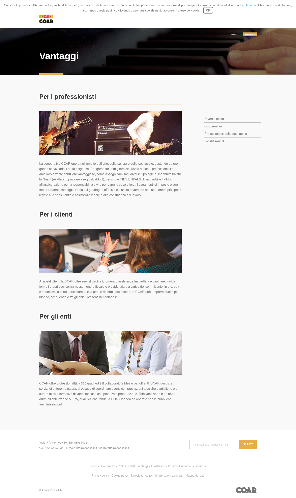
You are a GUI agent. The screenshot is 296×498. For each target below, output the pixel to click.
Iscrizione (201, 466)
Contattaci (185, 466)
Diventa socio (214, 118)
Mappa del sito (195, 475)
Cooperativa (213, 126)
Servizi (172, 466)
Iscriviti (248, 444)
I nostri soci (158, 466)
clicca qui (251, 5)
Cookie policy (120, 475)
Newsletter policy (142, 475)
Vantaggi (142, 466)
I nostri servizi (214, 141)
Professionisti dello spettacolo (225, 133)
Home (234, 34)
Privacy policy (100, 475)
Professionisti (126, 466)
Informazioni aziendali (169, 475)
